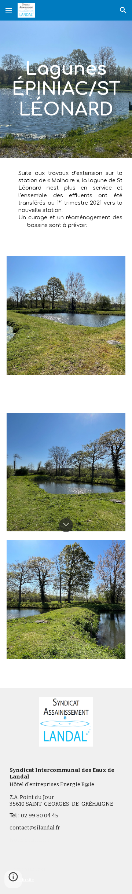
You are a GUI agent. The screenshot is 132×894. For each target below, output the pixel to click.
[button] (9, 10)
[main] (66, 89)
